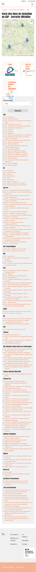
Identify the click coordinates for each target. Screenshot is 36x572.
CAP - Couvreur (9, 129)
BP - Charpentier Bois (10, 172)
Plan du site (20, 567)
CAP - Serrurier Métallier (11, 163)
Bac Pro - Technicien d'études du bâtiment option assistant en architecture (18, 216)
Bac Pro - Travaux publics (11, 243)
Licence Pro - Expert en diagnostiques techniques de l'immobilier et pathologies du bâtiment (18, 403)
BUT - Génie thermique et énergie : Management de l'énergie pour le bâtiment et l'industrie (18, 358)
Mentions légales (8, 567)
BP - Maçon (8, 177)
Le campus (24, 535)
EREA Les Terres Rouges (28, 66)
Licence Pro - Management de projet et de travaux (18, 422)
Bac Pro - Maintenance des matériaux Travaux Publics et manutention (17, 196)
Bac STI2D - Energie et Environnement (15, 251)
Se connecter (31, 1)
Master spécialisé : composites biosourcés (16, 466)
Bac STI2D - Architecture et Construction (15, 249)
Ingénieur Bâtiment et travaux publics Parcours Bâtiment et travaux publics (17, 437)
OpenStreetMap (24, 55)
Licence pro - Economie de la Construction (16, 401)
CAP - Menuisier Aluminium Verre (14, 142)
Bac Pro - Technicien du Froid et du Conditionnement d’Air (14, 223)
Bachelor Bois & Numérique (12, 335)
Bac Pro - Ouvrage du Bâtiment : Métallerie (16, 211)
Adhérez (24, 1)
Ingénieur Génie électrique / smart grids (16, 443)
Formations (14, 534)
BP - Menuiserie (9, 179)
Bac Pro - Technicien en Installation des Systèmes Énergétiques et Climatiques (18, 230)
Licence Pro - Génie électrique (13, 406)
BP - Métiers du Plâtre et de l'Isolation (15, 183)
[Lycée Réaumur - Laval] (22, 25)
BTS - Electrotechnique (11, 277)
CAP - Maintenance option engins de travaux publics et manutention (17, 137)
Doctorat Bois (8, 472)
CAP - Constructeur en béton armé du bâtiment (17, 126)
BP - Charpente (9, 170)
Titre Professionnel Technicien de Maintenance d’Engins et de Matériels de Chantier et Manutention (18, 513)
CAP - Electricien (9, 131)
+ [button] (31, 21)
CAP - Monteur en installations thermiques (16, 154)
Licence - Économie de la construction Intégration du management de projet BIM (18, 341)
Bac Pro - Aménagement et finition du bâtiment (17, 190)
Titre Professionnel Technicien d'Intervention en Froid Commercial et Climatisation (18, 508)
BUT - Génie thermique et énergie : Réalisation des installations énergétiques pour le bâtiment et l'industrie (18, 366)
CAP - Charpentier (9, 117)
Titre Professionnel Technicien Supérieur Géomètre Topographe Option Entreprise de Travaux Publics (17, 518)
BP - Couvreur (8, 174)
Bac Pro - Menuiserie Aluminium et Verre (16, 202)
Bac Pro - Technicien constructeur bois (15, 213)
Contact (24, 544)
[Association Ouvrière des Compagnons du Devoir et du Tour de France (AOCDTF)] (9, 46)
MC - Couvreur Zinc (10, 256)
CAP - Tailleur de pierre (11, 165)
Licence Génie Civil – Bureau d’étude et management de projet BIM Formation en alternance (16, 383)
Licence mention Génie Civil (12, 343)
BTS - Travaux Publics (10, 302)
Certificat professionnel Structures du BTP (16, 481)
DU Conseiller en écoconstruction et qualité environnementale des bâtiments (17, 321)
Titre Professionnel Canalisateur (13, 493)
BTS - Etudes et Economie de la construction (17, 284)
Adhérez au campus (14, 539)
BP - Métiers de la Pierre (11, 181)
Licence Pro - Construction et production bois (17, 399)
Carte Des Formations (16, 10)
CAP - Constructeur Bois (11, 119)
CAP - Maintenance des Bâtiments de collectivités (18, 135)
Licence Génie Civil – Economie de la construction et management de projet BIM (18, 387)
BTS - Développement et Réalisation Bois (16, 276)
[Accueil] (4, 4)
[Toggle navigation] (32, 4)
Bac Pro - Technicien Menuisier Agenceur (16, 242)
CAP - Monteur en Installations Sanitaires (16, 153)
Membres (13, 544)
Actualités (25, 540)
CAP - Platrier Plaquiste (11, 158)
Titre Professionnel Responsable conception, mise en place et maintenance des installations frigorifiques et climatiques (19, 504)
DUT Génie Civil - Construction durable (15, 329)
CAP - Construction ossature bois (14, 128)
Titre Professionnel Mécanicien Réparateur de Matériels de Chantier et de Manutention (17, 491)
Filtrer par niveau (8, 100)
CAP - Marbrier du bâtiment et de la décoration (17, 140)
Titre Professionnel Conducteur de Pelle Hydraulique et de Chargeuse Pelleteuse (16, 496)
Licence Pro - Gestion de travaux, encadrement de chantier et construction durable (18, 408)
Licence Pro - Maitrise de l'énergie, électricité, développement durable (17, 419)
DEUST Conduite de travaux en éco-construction (18, 311)
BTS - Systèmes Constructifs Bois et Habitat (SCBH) (18, 300)
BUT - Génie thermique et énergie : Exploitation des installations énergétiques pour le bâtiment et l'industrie (18, 354)
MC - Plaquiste (8, 261)
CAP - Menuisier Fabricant (12, 144)
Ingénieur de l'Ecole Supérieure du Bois (15, 440)
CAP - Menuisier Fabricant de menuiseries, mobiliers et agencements (16, 146)
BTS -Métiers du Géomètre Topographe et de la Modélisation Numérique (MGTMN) (18, 305)
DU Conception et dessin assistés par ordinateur (18, 318)
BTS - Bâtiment (8, 274)
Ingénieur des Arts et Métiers (13, 442)
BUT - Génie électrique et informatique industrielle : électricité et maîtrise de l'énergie (18, 350)
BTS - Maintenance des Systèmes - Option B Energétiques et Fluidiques (17, 298)
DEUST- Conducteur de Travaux (13, 313)
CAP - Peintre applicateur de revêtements (16, 156)
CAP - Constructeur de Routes (13, 124)
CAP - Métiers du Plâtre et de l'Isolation (15, 151)
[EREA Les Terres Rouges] (27, 40)
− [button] (31, 24)
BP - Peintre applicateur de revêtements (16, 185)
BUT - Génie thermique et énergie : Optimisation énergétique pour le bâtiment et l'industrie (18, 362)
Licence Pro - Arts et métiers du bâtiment (16, 390)
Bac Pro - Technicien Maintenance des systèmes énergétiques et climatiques (18, 239)
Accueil (4, 10)
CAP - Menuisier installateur (12, 149)
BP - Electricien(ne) (10, 176)
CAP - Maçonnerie (9, 133)
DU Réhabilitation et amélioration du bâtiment (17, 324)
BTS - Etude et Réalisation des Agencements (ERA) (18, 283)
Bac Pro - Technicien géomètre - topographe (17, 233)
